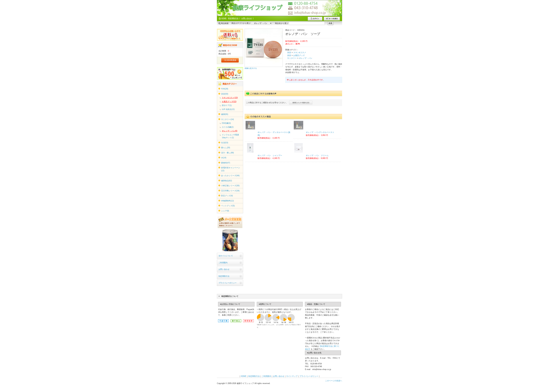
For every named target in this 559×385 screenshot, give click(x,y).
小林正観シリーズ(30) (230, 185)
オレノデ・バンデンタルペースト (320, 132)
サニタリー (292, 58)
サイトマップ (292, 376)
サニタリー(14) (227, 119)
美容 (289, 52)
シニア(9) (225, 211)
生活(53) (224, 143)
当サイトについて (226, 256)
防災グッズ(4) (227, 196)
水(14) (223, 158)
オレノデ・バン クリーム (317, 155)
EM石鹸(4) (226, 123)
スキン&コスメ (299, 52)
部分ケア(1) (227, 105)
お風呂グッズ (299, 55)
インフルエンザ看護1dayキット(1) (230, 136)
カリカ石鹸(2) (227, 127)
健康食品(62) (226, 181)
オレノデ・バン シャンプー (270, 155)
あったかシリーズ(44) (230, 175)
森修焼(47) (225, 163)
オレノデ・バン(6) (229, 131)
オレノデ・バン (305, 58)
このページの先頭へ (333, 381)
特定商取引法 (233, 18)
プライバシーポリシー (228, 283)
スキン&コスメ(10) (230, 98)
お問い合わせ (246, 18)
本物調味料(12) (227, 201)
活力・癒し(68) (227, 153)
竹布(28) (224, 89)
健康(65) (224, 114)
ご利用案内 (223, 263)
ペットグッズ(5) (228, 206)
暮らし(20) (225, 147)
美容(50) (224, 94)
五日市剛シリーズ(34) (230, 191)
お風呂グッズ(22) (229, 101)
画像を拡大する (251, 68)
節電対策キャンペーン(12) (230, 169)
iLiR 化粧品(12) (228, 109)
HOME (224, 18)
